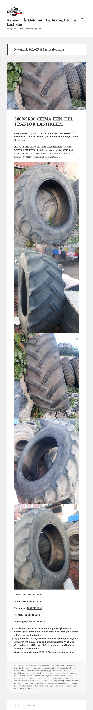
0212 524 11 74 (32, 614)
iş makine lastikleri (28, 683)
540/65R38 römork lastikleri (36, 676)
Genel (40, 681)
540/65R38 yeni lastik (29, 681)
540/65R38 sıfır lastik (56, 676)
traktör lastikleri (67, 686)
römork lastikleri (45, 686)
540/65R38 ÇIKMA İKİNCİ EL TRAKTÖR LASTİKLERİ (44, 121)
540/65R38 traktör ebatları (31, 678)
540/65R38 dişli (49, 668)
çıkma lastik (69, 681)
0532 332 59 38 (35, 594)
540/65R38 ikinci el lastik (65, 668)
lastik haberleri (20, 686)
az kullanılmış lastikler (55, 681)
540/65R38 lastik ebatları (58, 673)
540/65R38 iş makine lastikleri (51, 670)
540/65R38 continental (33, 668)
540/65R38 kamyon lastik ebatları (35, 673)
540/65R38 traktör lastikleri (53, 678)
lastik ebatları (60, 683)
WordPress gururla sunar (24, 705)
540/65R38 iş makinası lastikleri (26, 670)
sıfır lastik (56, 686)
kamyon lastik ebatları (45, 683)
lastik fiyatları (71, 683)
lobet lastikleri (32, 686)
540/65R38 (35, 665)
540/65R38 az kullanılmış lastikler (53, 665)
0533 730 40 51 (34, 608)
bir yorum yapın (28, 688)
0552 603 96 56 (35, 601)
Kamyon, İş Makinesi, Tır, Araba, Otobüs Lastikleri (42, 22)
